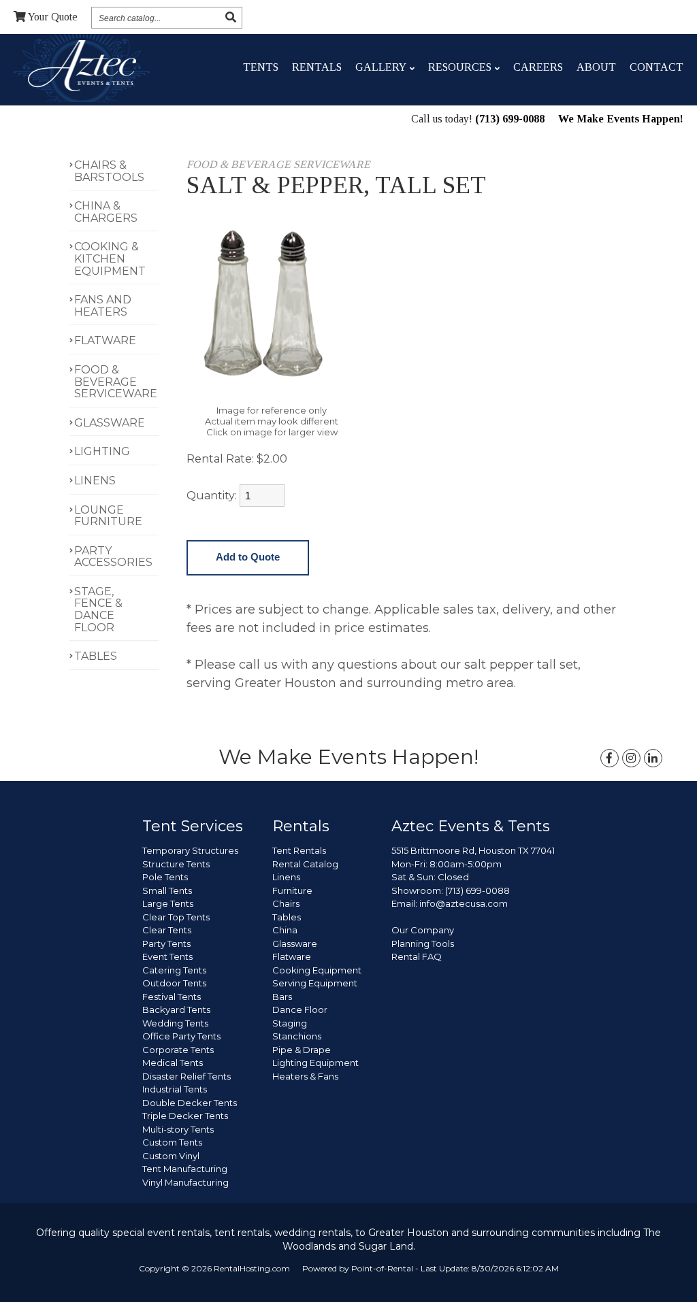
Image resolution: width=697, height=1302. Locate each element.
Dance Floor (299, 1009)
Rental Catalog (305, 863)
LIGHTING (102, 451)
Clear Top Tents (176, 917)
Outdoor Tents (174, 983)
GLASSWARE (109, 422)
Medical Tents (172, 1062)
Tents (260, 67)
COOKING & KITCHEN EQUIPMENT (110, 258)
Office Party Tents (181, 1036)
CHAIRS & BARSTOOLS (109, 171)
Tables (286, 917)
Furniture (292, 890)
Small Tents (167, 890)
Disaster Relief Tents (186, 1076)
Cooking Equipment (316, 970)
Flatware (291, 956)
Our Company (422, 929)
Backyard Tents (176, 1009)
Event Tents (167, 956)
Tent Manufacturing (184, 1168)
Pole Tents (165, 876)
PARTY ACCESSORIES (113, 556)
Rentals (317, 67)
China (284, 929)
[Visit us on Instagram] (631, 758)
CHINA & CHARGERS (105, 211)
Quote (53, 16)
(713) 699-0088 (510, 118)
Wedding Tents (175, 1023)
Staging (289, 1023)
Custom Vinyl (170, 1155)
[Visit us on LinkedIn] (653, 758)
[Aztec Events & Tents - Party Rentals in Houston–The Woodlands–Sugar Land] (82, 67)
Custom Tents (172, 1142)
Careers (538, 67)
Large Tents (167, 903)
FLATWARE (105, 340)
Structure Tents (176, 863)
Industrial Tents (174, 1089)
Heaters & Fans (305, 1076)
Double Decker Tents (189, 1102)
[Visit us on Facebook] (609, 758)
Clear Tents (166, 929)
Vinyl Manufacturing (185, 1182)
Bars (282, 996)
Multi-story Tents (178, 1129)
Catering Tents (174, 970)
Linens (286, 876)
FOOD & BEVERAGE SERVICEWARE (115, 381)
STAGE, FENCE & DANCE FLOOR (98, 609)
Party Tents (166, 943)
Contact (656, 67)
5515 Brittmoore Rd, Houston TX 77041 (473, 850)
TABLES (95, 656)
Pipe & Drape (301, 1049)
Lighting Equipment (315, 1062)
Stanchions (296, 1036)
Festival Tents (171, 996)
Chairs (285, 903)
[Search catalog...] (231, 17)
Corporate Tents (178, 1049)
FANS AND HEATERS (102, 305)
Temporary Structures (190, 850)
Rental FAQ (416, 956)
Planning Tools (422, 943)
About (596, 67)
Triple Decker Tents (185, 1115)
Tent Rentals (299, 850)
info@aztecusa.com (463, 903)
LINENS (95, 480)
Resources (459, 67)
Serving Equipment (314, 983)
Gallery (380, 67)
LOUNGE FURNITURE (108, 516)
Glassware (294, 943)
